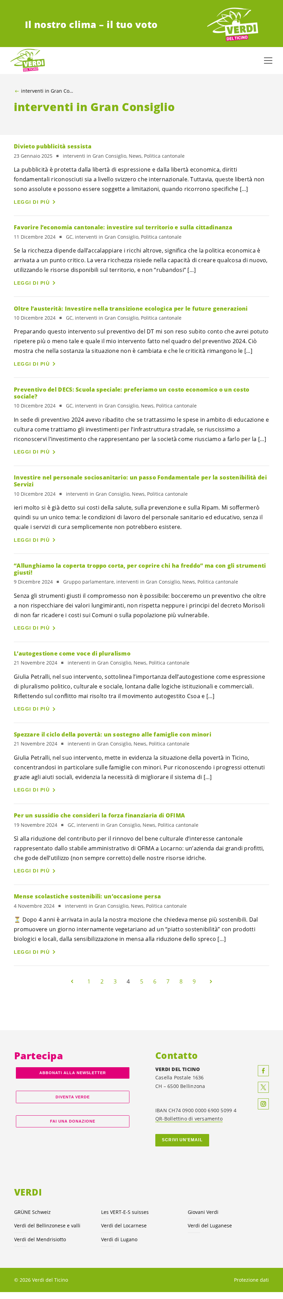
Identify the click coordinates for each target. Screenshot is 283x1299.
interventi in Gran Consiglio (48, 91)
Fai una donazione (72, 1121)
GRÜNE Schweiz (32, 1212)
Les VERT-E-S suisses (125, 1212)
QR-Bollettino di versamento (189, 1118)
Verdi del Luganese (210, 1225)
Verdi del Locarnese (124, 1225)
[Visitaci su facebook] (263, 1070)
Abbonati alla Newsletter (72, 1073)
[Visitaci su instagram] (263, 1103)
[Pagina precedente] (72, 981)
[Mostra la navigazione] (268, 60)
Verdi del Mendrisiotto (40, 1239)
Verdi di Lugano (119, 1239)
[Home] (232, 24)
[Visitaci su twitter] (263, 1087)
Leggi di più (32, 202)
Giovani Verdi (203, 1212)
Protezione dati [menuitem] (251, 1280)
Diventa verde (73, 1097)
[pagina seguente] (211, 981)
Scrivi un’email (182, 1139)
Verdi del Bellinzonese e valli (47, 1225)
